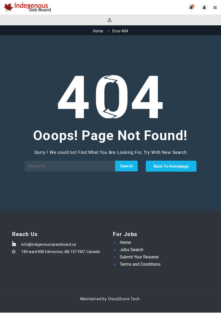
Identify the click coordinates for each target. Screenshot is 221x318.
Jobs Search (131, 249)
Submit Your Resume (139, 257)
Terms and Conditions (140, 264)
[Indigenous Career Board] (57, 7)
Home (98, 31)
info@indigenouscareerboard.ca (48, 244)
